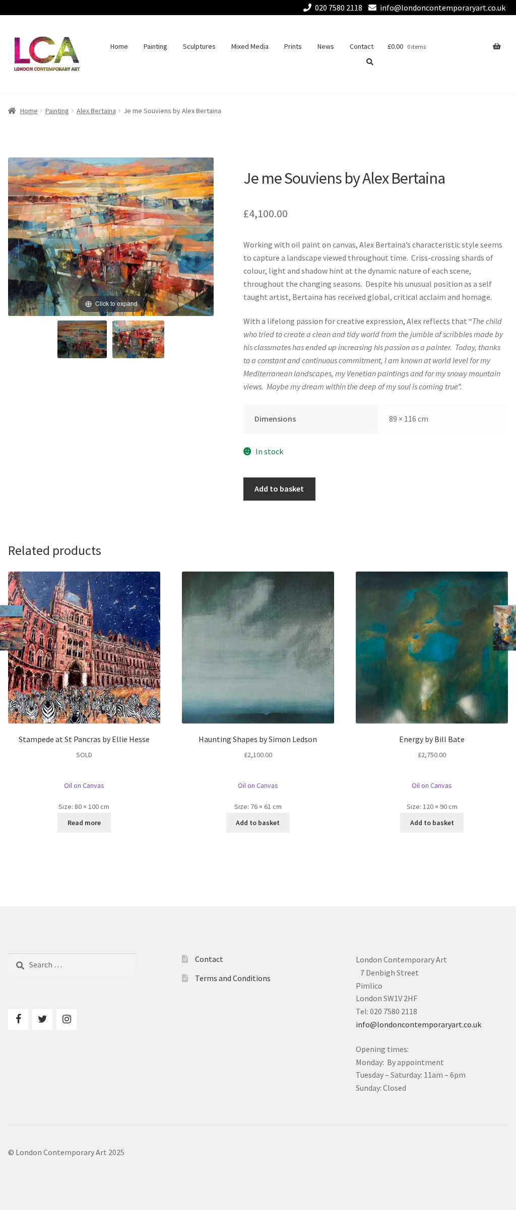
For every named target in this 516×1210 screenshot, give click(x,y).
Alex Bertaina (96, 110)
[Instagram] (66, 1019)
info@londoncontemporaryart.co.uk (442, 8)
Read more (84, 822)
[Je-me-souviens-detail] (138, 339)
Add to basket (279, 488)
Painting (155, 46)
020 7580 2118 (338, 8)
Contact (361, 46)
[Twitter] (42, 1019)
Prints (293, 46)
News (325, 46)
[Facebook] (18, 1019)
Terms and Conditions (233, 978)
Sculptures (199, 46)
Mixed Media (250, 46)
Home (119, 46)
